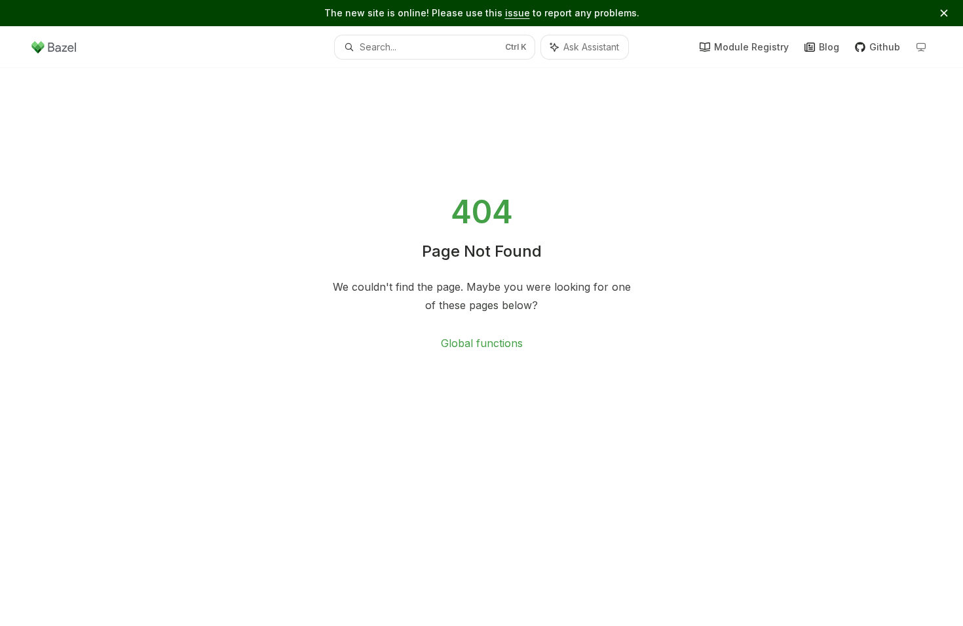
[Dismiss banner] (944, 13)
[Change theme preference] (921, 47)
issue (517, 12)
